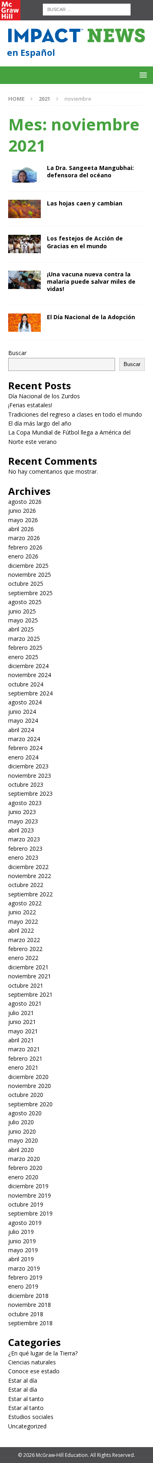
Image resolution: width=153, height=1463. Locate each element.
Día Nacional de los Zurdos (44, 396)
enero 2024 (23, 757)
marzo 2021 (24, 1049)
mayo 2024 (23, 720)
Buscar (17, 353)
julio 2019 (21, 1232)
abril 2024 (21, 730)
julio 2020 (21, 1122)
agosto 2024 (25, 702)
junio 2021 (22, 1022)
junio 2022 (22, 912)
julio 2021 (21, 1013)
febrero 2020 (25, 1168)
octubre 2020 (25, 1095)
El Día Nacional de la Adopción (91, 317)
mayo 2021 (23, 1031)
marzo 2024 (24, 739)
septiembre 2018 (30, 1323)
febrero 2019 (25, 1277)
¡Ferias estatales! (30, 405)
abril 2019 (21, 1259)
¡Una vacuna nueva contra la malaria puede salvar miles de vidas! (91, 281)
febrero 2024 (25, 748)
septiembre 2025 (30, 593)
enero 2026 (23, 556)
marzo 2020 (24, 1159)
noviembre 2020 (29, 1086)
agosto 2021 (25, 1003)
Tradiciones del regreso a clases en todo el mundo (75, 414)
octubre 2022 (25, 885)
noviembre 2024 (29, 675)
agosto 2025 (25, 602)
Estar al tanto (26, 1399)
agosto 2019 (25, 1223)
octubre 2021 (25, 985)
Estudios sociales (30, 1417)
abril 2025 (21, 629)
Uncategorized (27, 1426)
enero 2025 (23, 657)
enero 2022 (23, 958)
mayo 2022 (23, 921)
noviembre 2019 (29, 1195)
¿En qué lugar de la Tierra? (43, 1353)
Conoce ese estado (34, 1371)
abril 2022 (21, 930)
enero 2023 (23, 857)
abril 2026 (21, 529)
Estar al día (22, 1380)
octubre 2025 (25, 583)
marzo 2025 (24, 638)
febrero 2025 (25, 647)
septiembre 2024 (30, 693)
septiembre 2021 (30, 994)
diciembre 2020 (28, 1077)
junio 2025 (22, 611)
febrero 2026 (25, 547)
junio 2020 (22, 1131)
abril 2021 (21, 1040)
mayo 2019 (23, 1250)
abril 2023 (21, 830)
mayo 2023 (23, 821)
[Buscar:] (87, 9)
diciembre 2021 (28, 967)
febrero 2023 (25, 848)
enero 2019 (23, 1286)
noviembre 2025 (29, 574)
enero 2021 (23, 1067)
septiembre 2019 (30, 1213)
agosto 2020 (25, 1113)
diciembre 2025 (28, 565)
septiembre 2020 (30, 1104)
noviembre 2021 (29, 976)
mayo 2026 (23, 520)
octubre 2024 (25, 684)
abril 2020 (21, 1150)
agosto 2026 (25, 501)
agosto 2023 (25, 803)
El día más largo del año (39, 423)
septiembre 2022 (30, 894)
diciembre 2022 (28, 867)
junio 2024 (22, 711)
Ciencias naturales (32, 1362)
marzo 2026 (24, 538)
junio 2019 (22, 1241)
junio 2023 (22, 812)
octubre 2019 (25, 1204)
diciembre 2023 (28, 766)
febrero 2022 (25, 949)
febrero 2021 (25, 1058)
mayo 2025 (23, 620)
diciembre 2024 (28, 666)
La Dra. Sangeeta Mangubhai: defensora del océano (90, 171)
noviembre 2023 (29, 775)
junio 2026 (22, 510)
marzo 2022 (24, 940)
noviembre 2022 (29, 876)
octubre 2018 (25, 1314)
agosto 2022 (25, 903)
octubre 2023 (25, 784)
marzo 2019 (24, 1268)
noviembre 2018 (29, 1305)
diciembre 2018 (28, 1296)
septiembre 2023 (30, 793)
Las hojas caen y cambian (84, 203)
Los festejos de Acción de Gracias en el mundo (85, 241)
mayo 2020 (23, 1140)
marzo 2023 (24, 839)
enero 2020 (23, 1177)
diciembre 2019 (28, 1186)
